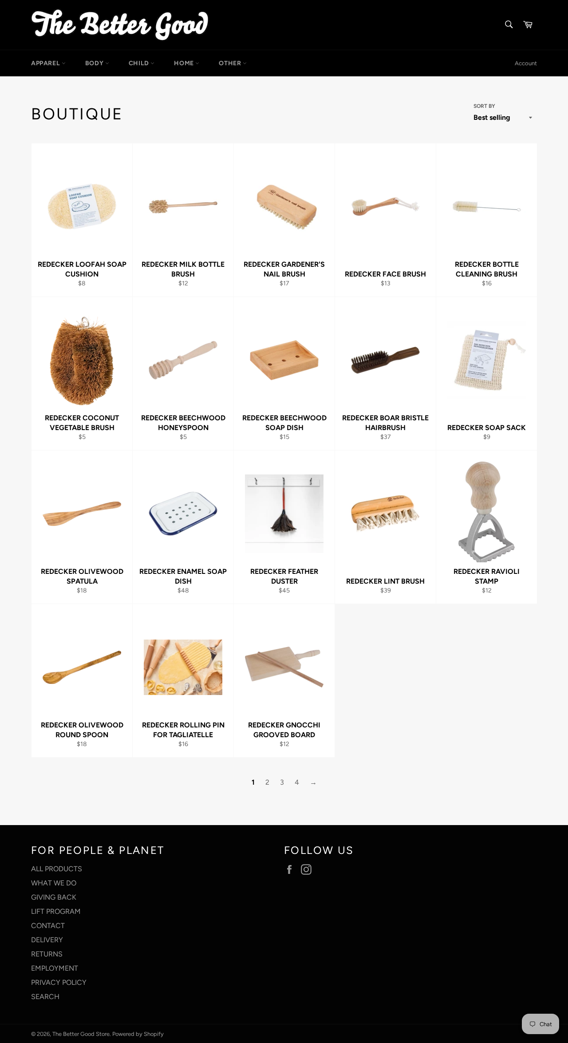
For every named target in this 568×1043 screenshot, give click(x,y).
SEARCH (45, 996)
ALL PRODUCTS (56, 869)
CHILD (140, 63)
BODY (95, 63)
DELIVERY (47, 940)
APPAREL (46, 63)
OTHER (231, 63)
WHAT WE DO (53, 883)
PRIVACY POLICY (59, 982)
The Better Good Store (81, 1034)
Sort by (484, 106)
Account (526, 63)
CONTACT (48, 925)
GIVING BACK (53, 897)
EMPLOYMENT (54, 968)
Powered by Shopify (138, 1034)
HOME (184, 63)
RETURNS (47, 954)
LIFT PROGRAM (56, 911)
